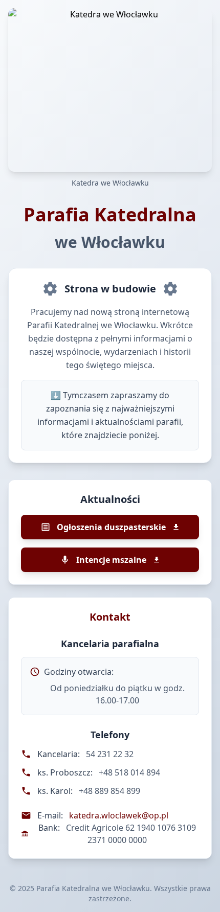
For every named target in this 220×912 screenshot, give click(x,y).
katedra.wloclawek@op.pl (118, 815)
